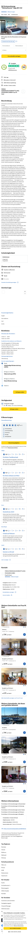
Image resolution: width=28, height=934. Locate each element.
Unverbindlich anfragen (14, 56)
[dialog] (15, 922)
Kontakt (3, 893)
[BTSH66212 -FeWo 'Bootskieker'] (14, 715)
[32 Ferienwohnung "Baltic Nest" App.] (14, 647)
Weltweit (3, 855)
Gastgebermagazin (6, 903)
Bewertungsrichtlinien (13, 447)
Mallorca (3, 852)
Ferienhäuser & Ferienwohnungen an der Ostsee (13, 809)
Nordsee (3, 847)
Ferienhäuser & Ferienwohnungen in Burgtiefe (12, 814)
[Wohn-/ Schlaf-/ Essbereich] (14, 25)
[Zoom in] (25, 292)
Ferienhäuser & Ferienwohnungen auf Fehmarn (12, 812)
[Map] (14, 299)
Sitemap (3, 858)
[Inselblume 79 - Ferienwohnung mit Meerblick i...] (14, 774)
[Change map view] (3, 292)
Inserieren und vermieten (8, 900)
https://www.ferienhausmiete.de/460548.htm (15, 828)
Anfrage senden (20, 392)
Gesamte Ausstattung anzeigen (8, 282)
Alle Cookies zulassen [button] (15, 928)
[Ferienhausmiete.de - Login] (20, 2)
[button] (23, 2)
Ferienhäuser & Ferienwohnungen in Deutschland (13, 803)
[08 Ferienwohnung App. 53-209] (14, 676)
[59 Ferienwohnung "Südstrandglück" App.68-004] (14, 617)
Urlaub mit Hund (14, 817)
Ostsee (3, 849)
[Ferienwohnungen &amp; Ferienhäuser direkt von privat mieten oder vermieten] (2, 2)
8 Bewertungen (11, 11)
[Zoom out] (25, 293)
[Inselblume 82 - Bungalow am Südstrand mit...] (14, 745)
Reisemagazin (5, 888)
